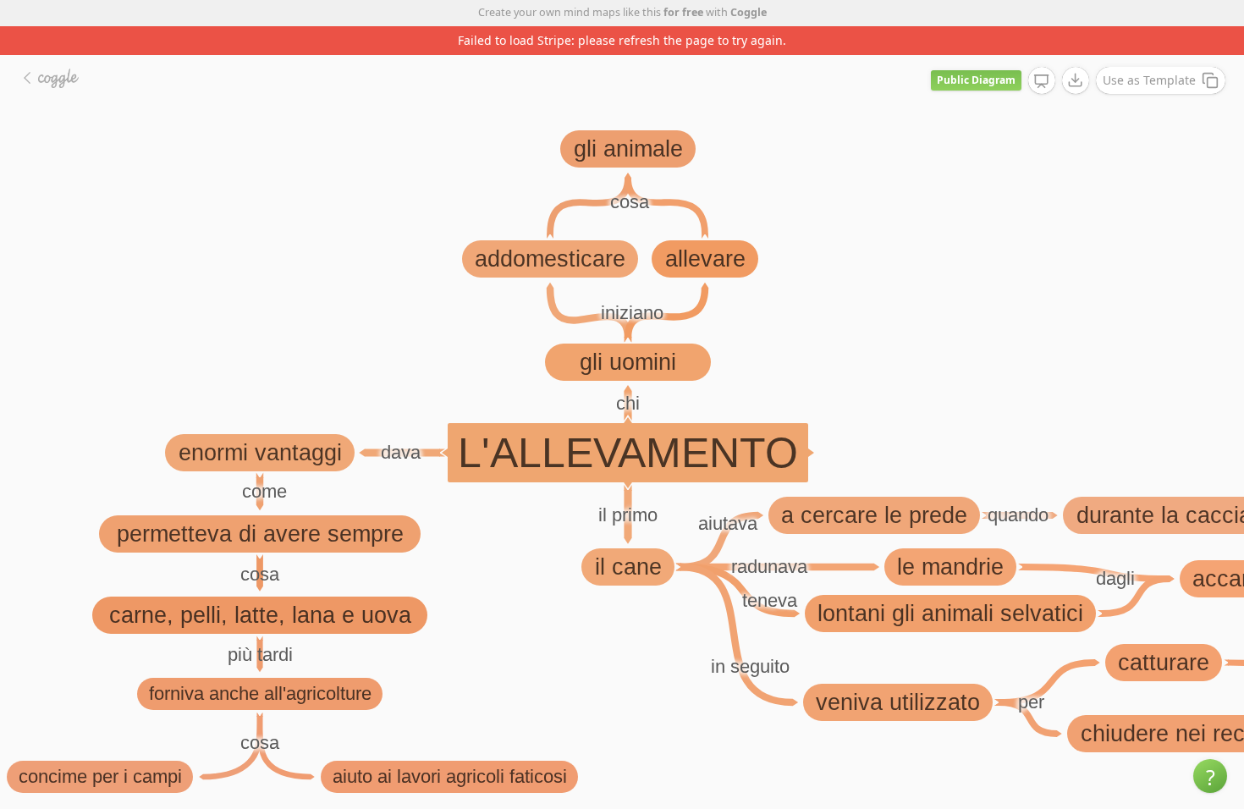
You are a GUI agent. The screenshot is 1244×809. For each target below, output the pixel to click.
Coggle (748, 12)
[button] (1210, 776)
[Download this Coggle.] (1075, 80)
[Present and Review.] (1041, 81)
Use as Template (1149, 80)
